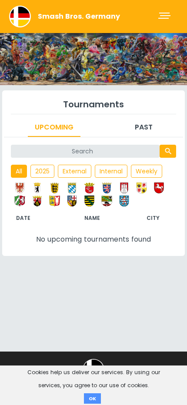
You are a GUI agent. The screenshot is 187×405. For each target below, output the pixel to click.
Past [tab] (144, 127)
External (75, 171)
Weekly (146, 171)
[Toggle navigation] (165, 16)
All (19, 171)
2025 (42, 171)
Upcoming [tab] (54, 127)
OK (92, 398)
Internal (111, 171)
